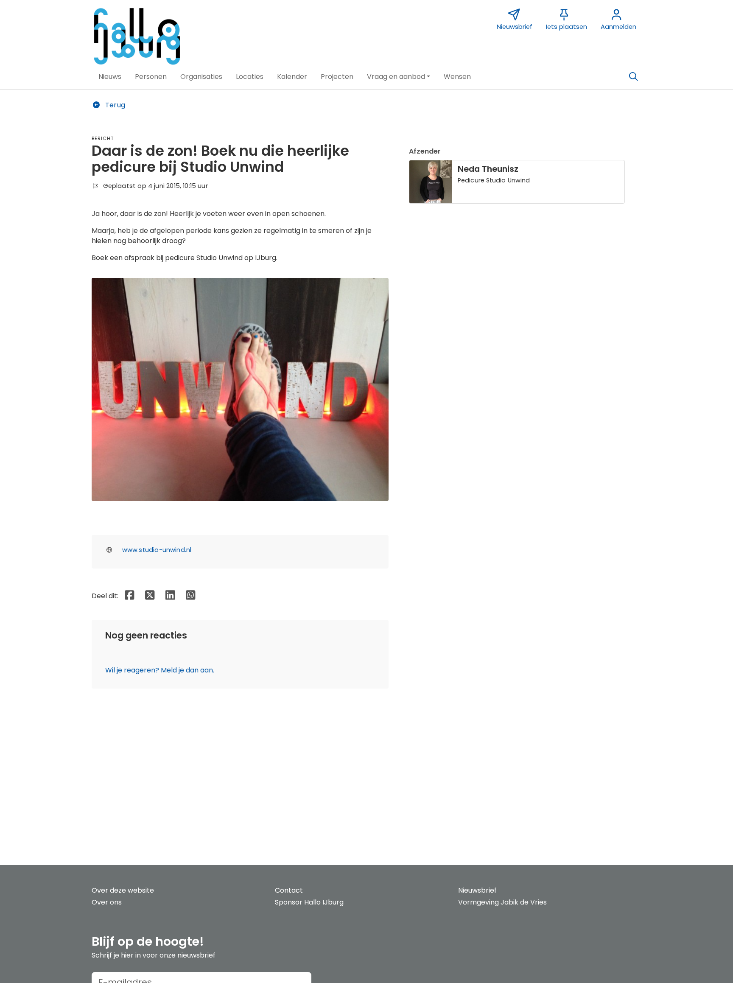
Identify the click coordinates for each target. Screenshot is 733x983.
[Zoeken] (633, 77)
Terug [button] (114, 105)
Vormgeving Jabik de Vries (502, 902)
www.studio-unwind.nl (157, 550)
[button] (110, 76)
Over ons (107, 902)
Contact (289, 890)
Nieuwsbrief (477, 890)
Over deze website (123, 890)
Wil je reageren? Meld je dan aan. (159, 670)
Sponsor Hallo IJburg (309, 902)
